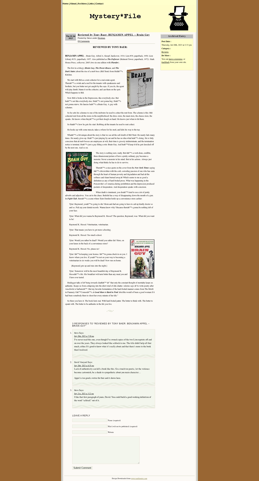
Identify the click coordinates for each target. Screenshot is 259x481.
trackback (165, 62)
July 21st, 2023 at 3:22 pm (84, 393)
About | (73, 3)
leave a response (175, 59)
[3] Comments (84, 41)
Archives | (83, 3)
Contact (99, 3)
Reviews (101, 38)
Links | (91, 3)
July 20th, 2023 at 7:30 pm (84, 336)
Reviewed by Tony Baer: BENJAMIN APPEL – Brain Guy (114, 34)
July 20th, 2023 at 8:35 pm (84, 365)
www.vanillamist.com (139, 478)
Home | (66, 3)
